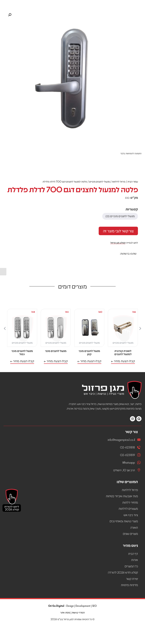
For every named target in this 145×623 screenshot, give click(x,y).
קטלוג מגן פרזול (118, 242)
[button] (134, 260)
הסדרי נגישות (78, 612)
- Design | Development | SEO (72, 605)
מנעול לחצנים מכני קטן (89, 352)
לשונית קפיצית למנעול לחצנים (123, 352)
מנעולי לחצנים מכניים (99, 181)
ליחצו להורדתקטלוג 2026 (11, 508)
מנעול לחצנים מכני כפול (22, 352)
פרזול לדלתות (118, 181)
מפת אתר (65, 612)
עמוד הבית (132, 181)
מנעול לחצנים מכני (55, 351)
